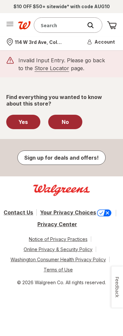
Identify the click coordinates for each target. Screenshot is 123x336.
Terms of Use (58, 269)
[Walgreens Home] (24, 25)
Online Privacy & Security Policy (58, 249)
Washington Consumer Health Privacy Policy (58, 259)
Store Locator (51, 68)
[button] (101, 42)
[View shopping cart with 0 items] (112, 25)
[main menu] (10, 25)
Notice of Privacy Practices (58, 239)
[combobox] (60, 25)
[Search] (94, 25)
